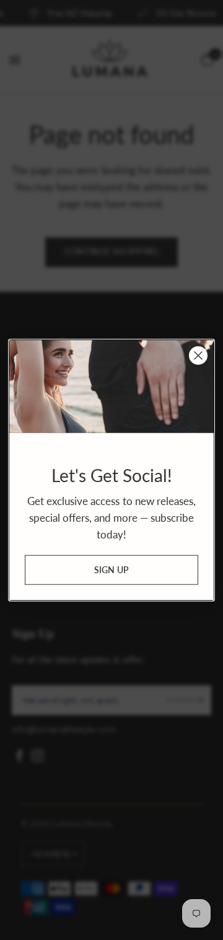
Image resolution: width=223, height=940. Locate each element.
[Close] (198, 355)
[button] (111, 570)
